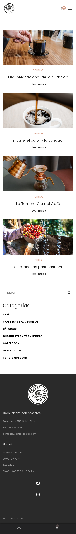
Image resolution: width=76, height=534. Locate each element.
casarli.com (18, 518)
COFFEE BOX (11, 343)
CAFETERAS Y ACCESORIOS (20, 322)
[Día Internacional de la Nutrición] (38, 47)
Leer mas (38, 84)
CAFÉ (6, 314)
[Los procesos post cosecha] (38, 237)
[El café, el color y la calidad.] (38, 110)
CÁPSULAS (10, 329)
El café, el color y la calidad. (38, 140)
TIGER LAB (38, 70)
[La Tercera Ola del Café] (38, 173)
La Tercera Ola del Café (38, 203)
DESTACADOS (12, 350)
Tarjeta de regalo (15, 358)
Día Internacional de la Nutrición (38, 77)
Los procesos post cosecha (38, 266)
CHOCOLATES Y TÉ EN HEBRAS (22, 336)
